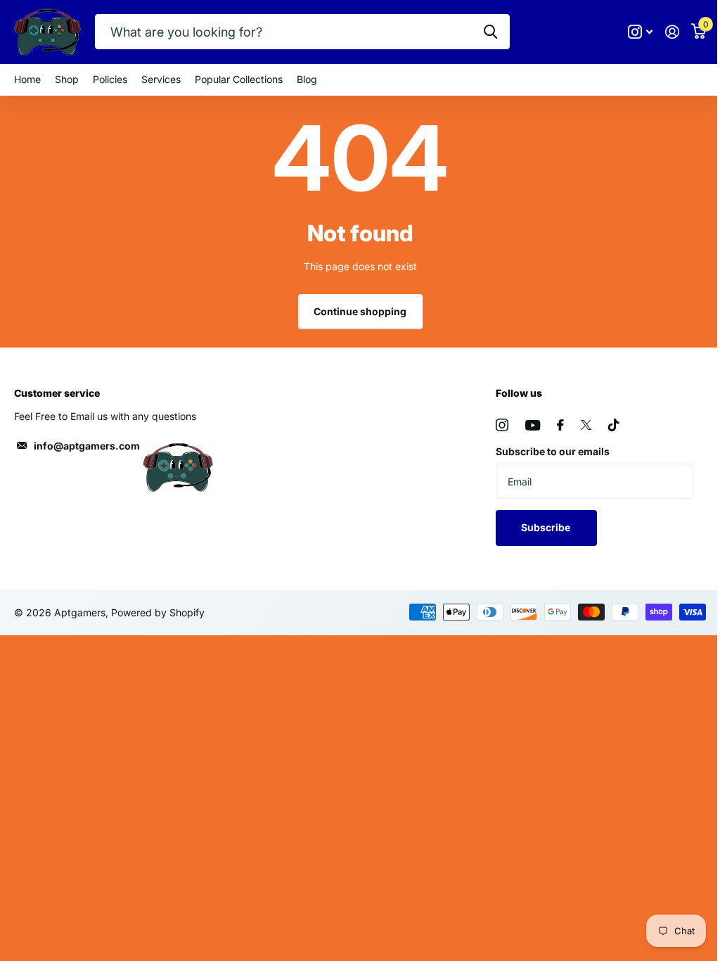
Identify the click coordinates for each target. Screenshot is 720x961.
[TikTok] (613, 425)
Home (27, 79)
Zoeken (490, 31)
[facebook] (560, 425)
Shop (67, 79)
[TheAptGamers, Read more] (640, 32)
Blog (307, 79)
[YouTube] (532, 425)
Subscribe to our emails (553, 451)
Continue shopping (360, 311)
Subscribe (546, 527)
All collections (110, 80)
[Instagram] (502, 425)
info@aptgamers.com (87, 446)
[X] (586, 425)
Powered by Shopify (158, 612)
